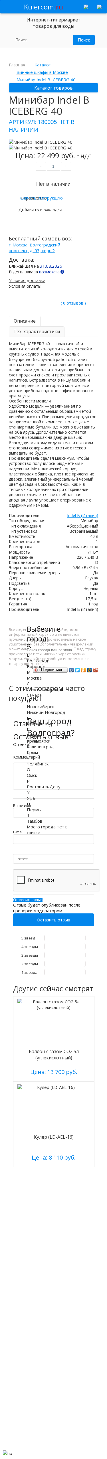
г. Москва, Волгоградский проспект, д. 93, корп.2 (34, 247)
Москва (34, 678)
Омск (32, 775)
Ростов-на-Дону (43, 786)
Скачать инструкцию (41, 198)
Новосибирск (40, 706)
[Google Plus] (95, 670)
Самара (34, 695)
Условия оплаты (25, 286)
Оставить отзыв (53, 920)
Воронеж (36, 666)
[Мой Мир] (89, 670)
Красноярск (38, 741)
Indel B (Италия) (82, 515)
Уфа (31, 798)
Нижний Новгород (46, 712)
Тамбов (34, 821)
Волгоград (37, 661)
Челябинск (38, 764)
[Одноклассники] (83, 670)
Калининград (40, 746)
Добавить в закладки (40, 209)
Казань (34, 735)
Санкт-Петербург (45, 689)
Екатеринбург (41, 723)
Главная (17, 65)
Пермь (34, 809)
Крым (32, 752)
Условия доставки (27, 280)
